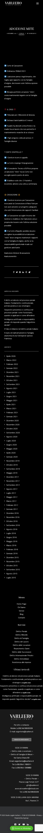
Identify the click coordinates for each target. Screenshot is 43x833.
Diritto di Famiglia (21, 638)
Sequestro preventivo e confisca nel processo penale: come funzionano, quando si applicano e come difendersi (21, 689)
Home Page (21, 604)
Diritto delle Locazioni (21, 645)
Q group (25, 818)
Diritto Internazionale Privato (21, 655)
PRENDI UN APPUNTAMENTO (21, 739)
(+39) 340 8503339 (31, 792)
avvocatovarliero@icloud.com (27, 788)
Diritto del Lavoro (21, 641)
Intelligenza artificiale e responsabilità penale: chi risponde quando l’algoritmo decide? (21, 697)
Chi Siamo (21, 607)
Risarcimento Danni (21, 648)
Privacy (39, 815)
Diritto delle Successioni (21, 652)
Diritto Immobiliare (21, 659)
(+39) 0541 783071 (23, 764)
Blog (22, 33)
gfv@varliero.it (33, 785)
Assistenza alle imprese (21, 662)
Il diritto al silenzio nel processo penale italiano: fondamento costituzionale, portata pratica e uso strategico (21, 679)
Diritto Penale (21, 631)
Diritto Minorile (21, 635)
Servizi (21, 610)
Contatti (21, 617)
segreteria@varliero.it (24, 731)
